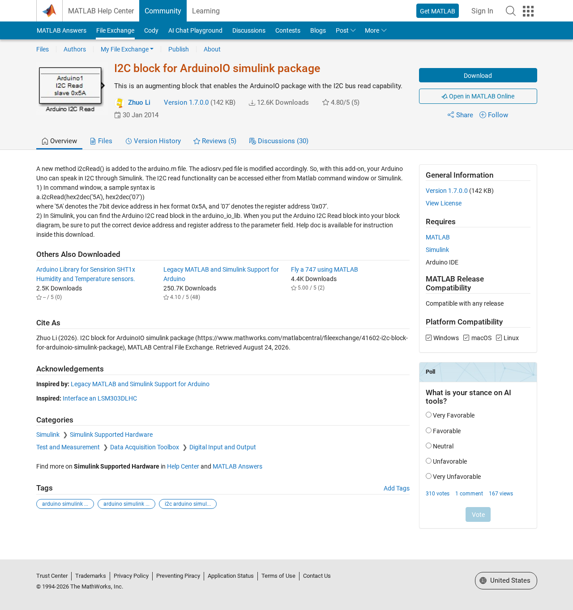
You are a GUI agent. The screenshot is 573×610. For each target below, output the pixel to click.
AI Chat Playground (195, 30)
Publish (178, 49)
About (212, 49)
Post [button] (342, 30)
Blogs (318, 30)
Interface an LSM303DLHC (100, 398)
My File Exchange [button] (125, 49)
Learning (206, 11)
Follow (498, 115)
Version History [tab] (156, 141)
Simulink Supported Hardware (111, 434)
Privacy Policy (131, 575)
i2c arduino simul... (188, 504)
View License (444, 203)
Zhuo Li (139, 102)
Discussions (248, 30)
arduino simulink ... (65, 504)
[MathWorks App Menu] (528, 11)
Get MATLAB (437, 11)
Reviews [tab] (218, 141)
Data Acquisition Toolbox (145, 447)
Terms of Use (278, 575)
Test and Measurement (68, 447)
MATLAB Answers (61, 30)
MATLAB (438, 237)
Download (478, 75)
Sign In (482, 11)
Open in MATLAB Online (481, 96)
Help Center (183, 466)
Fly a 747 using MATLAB (324, 269)
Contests (287, 30)
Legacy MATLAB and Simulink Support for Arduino (140, 384)
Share (464, 115)
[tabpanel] (286, 352)
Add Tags (397, 488)
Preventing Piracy (178, 575)
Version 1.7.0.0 (186, 102)
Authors (75, 49)
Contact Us (317, 575)
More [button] (372, 30)
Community (163, 11)
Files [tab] (104, 141)
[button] (510, 10)
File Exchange (115, 30)
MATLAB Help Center (101, 11)
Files (42, 49)
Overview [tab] (62, 141)
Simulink (48, 434)
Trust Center (52, 575)
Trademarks (90, 575)
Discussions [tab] (282, 141)
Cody (151, 30)
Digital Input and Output (222, 447)
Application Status (231, 575)
